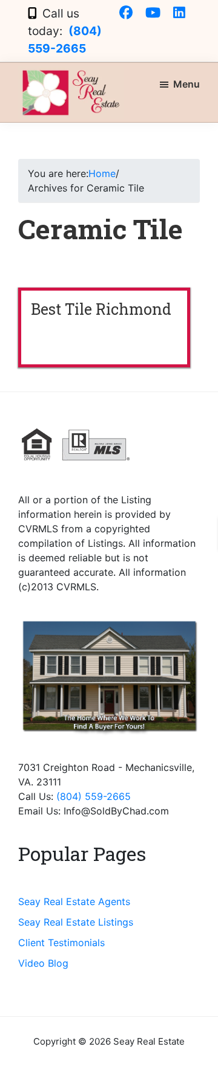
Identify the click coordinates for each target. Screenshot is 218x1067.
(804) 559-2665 (93, 796)
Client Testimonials (61, 942)
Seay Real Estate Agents (74, 901)
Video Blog (43, 963)
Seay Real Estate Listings (75, 922)
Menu (186, 84)
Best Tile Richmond (101, 309)
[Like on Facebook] (125, 13)
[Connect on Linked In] (179, 13)
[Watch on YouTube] (152, 13)
